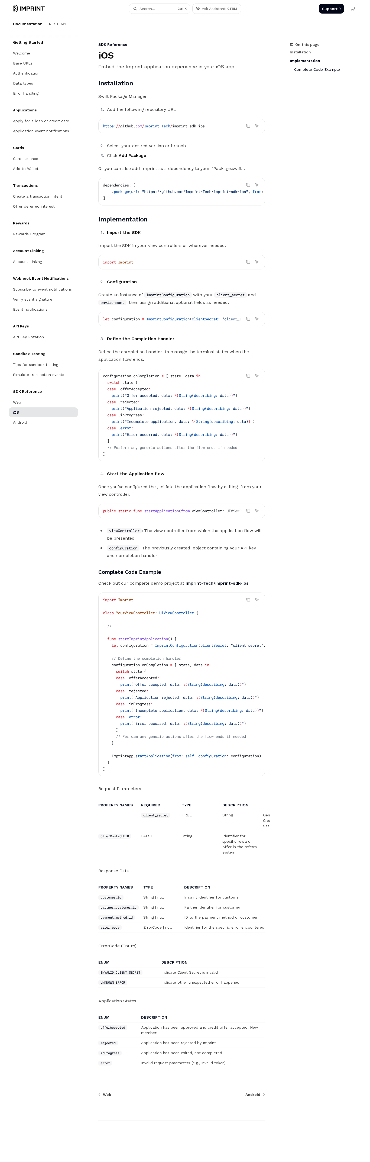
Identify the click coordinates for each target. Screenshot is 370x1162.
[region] (181, 829)
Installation (300, 52)
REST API (57, 24)
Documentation (28, 24)
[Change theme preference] (352, 8)
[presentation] (182, 191)
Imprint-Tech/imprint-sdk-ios (217, 583)
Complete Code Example (317, 69)
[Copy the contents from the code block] (248, 125)
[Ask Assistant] (256, 125)
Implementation (305, 61)
